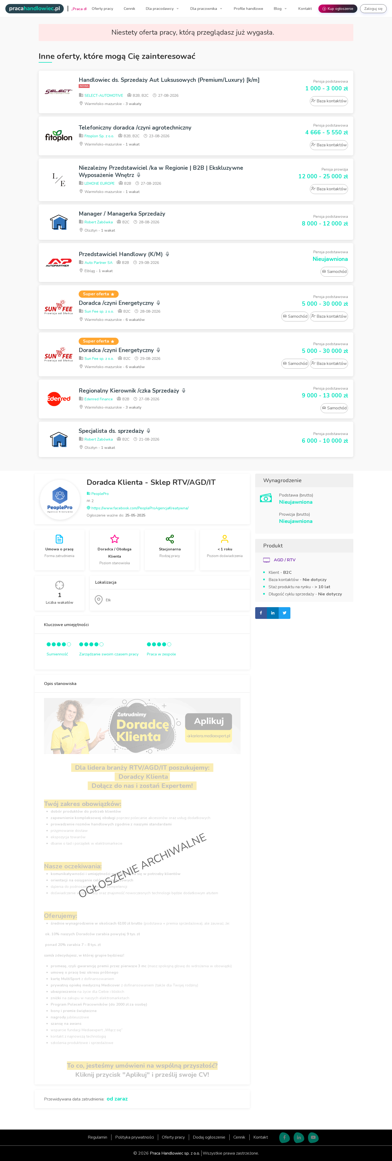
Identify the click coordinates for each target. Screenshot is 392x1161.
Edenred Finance (98, 399)
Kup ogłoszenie (338, 8)
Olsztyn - (99, 230)
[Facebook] (284, 1137)
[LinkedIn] (299, 1137)
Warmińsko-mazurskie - (112, 103)
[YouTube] (313, 1137)
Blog (278, 8)
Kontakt (305, 8)
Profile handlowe (248, 8)
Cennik (129, 8)
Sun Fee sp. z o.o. (98, 311)
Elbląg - (98, 270)
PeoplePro (99, 493)
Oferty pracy (102, 8)
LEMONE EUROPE (99, 183)
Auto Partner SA (98, 262)
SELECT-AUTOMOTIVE (103, 95)
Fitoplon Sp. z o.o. (98, 136)
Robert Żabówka (98, 222)
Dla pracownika (204, 8)
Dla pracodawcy (160, 8)
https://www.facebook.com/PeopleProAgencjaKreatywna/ (139, 508)
